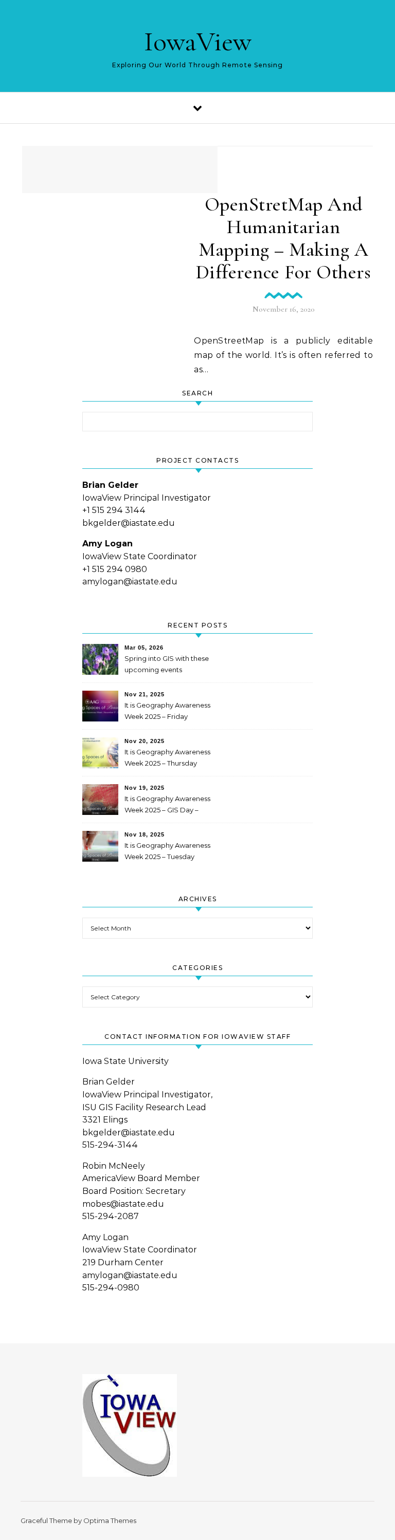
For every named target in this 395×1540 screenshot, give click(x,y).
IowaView (198, 41)
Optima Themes (109, 1520)
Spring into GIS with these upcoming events (166, 664)
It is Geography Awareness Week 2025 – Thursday (167, 757)
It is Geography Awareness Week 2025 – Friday (167, 710)
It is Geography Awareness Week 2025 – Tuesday (167, 851)
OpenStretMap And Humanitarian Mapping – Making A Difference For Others (283, 238)
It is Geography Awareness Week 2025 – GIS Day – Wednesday (167, 805)
